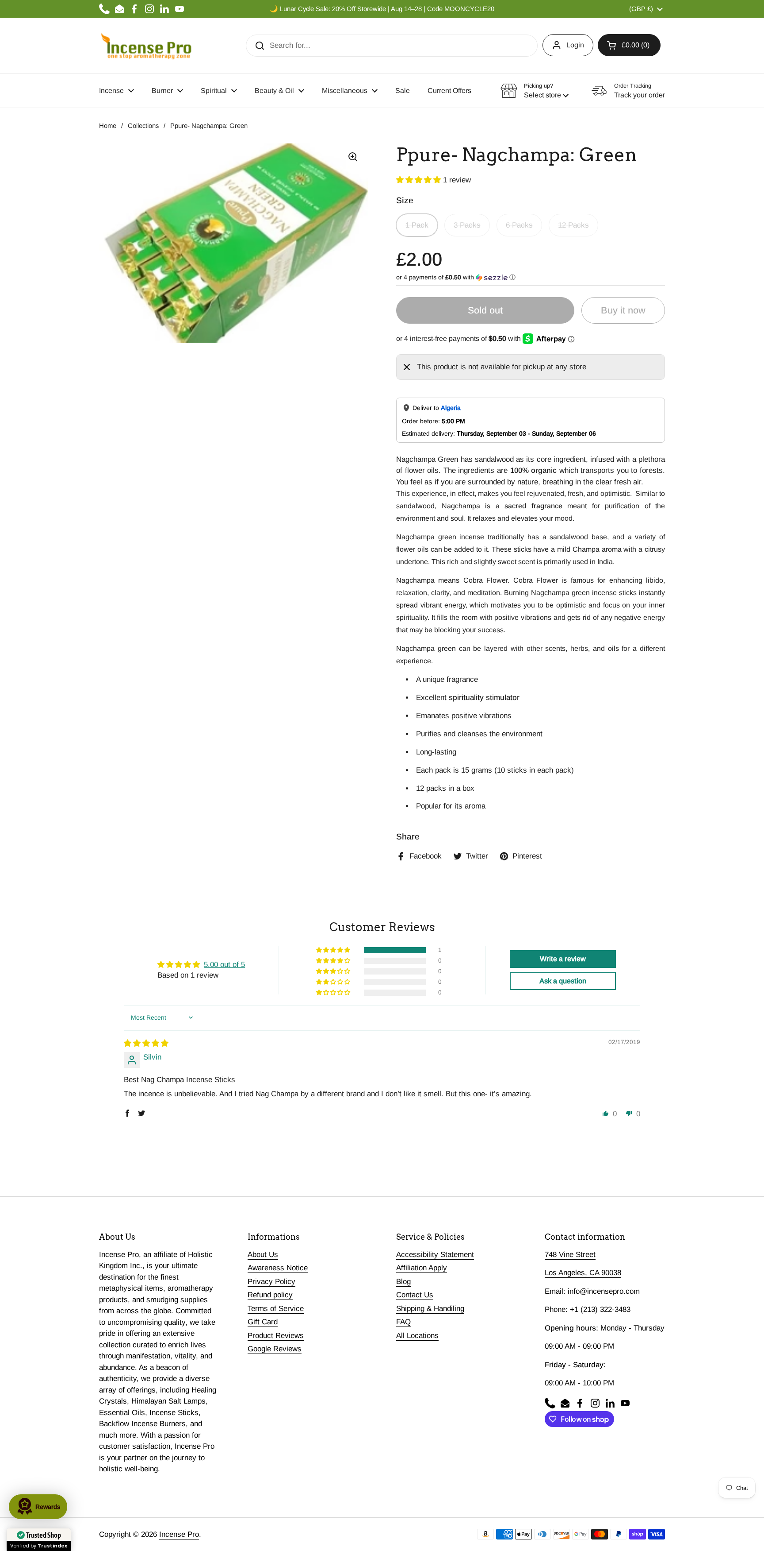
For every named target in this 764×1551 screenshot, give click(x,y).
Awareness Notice (278, 1268)
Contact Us (414, 1295)
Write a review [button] (563, 959)
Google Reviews (275, 1349)
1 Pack (416, 225)
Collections (143, 125)
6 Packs (519, 225)
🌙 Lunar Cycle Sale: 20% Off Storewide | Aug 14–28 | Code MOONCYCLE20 (382, 8)
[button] (629, 45)
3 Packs (467, 225)
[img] (146, 1043)
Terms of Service (276, 1308)
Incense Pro (179, 1534)
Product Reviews (276, 1335)
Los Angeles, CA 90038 (583, 1273)
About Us (263, 1254)
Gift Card (263, 1322)
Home (107, 125)
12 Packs (573, 225)
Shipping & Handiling (430, 1308)
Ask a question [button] (562, 981)
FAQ (403, 1322)
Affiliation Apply (421, 1268)
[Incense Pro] (145, 45)
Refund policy (270, 1295)
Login (575, 45)
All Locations (417, 1335)
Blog (403, 1281)
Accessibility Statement (435, 1254)
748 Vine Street (570, 1254)
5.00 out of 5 (224, 964)
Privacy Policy (271, 1281)
